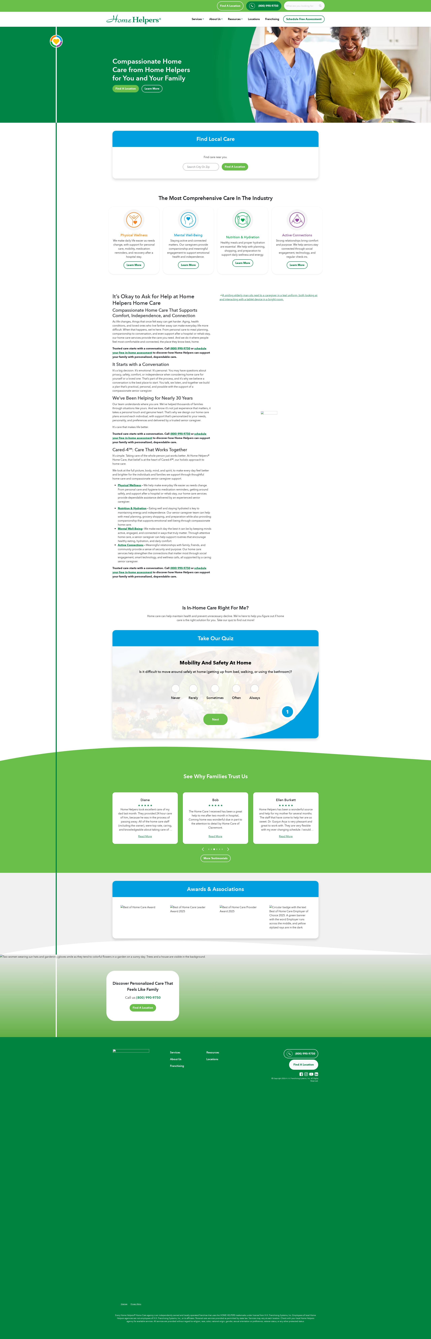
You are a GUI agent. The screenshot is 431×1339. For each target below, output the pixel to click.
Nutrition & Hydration (132, 508)
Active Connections (130, 545)
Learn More (152, 88)
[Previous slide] (203, 849)
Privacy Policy (136, 1304)
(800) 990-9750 (180, 348)
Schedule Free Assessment (304, 19)
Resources (234, 19)
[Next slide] (227, 849)
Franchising (272, 19)
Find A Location (230, 6)
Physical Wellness (129, 485)
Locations (254, 19)
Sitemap (124, 1304)
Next (215, 719)
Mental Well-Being (130, 528)
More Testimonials (216, 858)
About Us (215, 19)
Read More (145, 836)
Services (197, 19)
